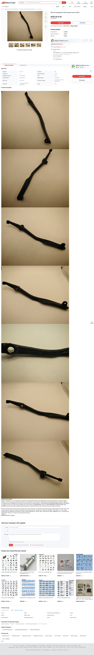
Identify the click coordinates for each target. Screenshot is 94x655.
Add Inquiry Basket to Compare (25, 49)
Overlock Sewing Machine (7, 629)
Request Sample (74, 25)
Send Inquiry (61, 22)
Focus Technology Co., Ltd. (38, 649)
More (2, 641)
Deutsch (44, 647)
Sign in (91, 3)
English (17, 647)
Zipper (25, 612)
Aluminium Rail (83, 635)
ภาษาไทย (68, 647)
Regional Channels (62, 645)
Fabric (2, 612)
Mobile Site (75, 645)
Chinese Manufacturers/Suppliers (32, 645)
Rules (92, 6)
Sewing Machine (39, 9)
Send (11, 545)
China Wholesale (42, 645)
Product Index (69, 645)
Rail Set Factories (5, 635)
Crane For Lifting (48, 635)
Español (21, 647)
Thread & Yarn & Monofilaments (53, 612)
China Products (22, 645)
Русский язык (35, 647)
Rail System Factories (26, 635)
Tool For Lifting (57, 635)
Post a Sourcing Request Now (36, 545)
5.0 (77, 67)
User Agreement (54, 649)
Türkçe (72, 647)
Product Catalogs (19, 610)
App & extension (77, 6)
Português (25, 647)
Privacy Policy (66, 649)
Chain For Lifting (74, 635)
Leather (71, 612)
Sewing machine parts (28, 617)
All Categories (5, 6)
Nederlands (49, 647)
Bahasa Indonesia (82, 647)
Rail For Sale (65, 635)
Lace (71, 615)
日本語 (61, 647)
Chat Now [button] (83, 22)
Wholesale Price (49, 645)
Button (2, 615)
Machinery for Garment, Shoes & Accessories (27, 9)
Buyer (63, 6)
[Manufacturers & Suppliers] (8, 2)
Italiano (40, 647)
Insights (79, 645)
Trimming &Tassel (50, 615)
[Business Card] (90, 71)
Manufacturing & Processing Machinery (11, 9)
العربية (54, 647)
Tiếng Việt (76, 647)
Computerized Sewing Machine (21, 629)
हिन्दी (64, 647)
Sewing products (4, 617)
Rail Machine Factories (38, 635)
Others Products (73, 617)
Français (30, 647)
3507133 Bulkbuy (5, 638)
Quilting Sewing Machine (35, 629)
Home (2, 9)
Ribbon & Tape (27, 615)
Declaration (60, 649)
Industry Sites (55, 645)
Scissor (48, 617)
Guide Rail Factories (16, 635)
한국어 (57, 647)
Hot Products (15, 645)
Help (70, 6)
